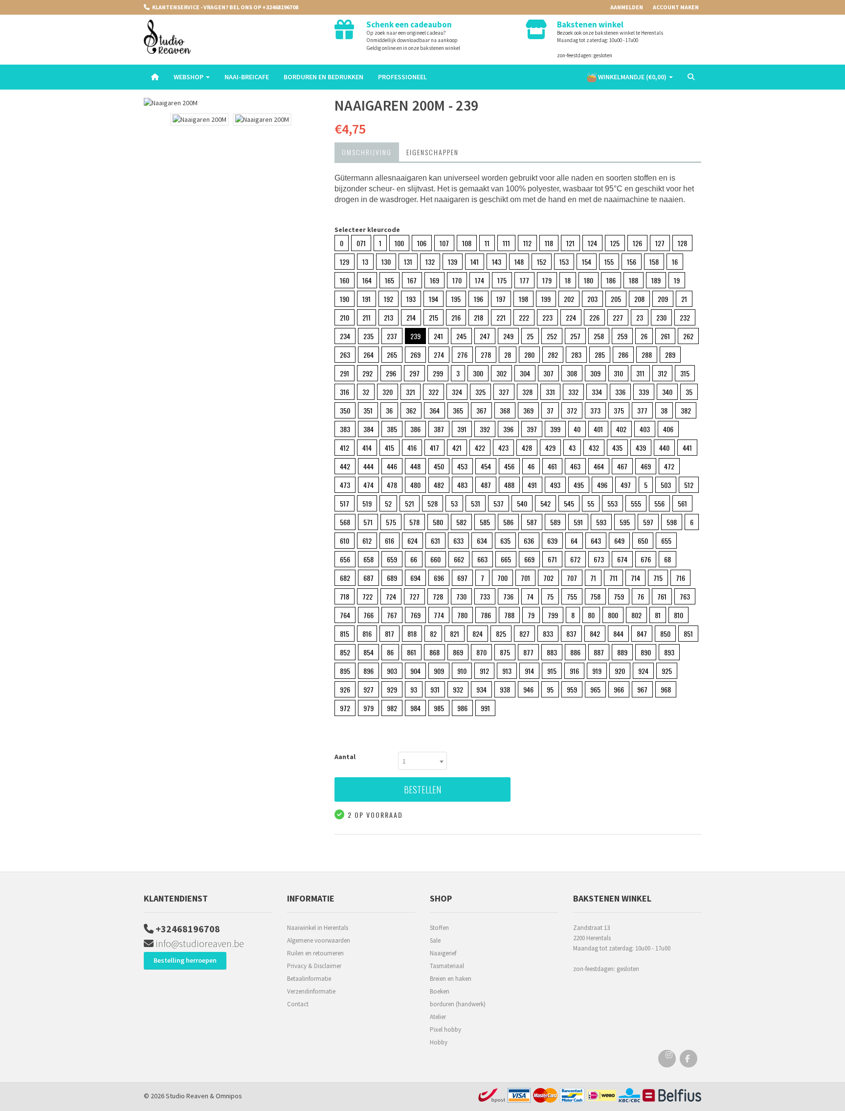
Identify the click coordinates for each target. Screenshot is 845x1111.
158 (654, 261)
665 (506, 559)
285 (600, 354)
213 (388, 317)
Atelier (438, 1017)
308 (572, 373)
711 (613, 578)
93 (413, 689)
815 (344, 633)
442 (345, 466)
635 (505, 540)
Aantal (345, 756)
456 (509, 466)
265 (392, 354)
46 (531, 466)
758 (595, 596)
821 (454, 633)
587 (532, 522)
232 (685, 317)
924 (643, 671)
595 (625, 522)
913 (506, 671)
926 (345, 689)
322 (433, 392)
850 (665, 633)
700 (502, 578)
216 (456, 317)
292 (367, 373)
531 (475, 503)
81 (658, 615)
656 (345, 559)
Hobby (438, 1042)
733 (485, 596)
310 (618, 373)
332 (573, 392)
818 (412, 633)
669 (529, 559)
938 (505, 689)
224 (571, 317)
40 (577, 429)
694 (415, 578)
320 (387, 392)
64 (574, 540)
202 (569, 299)
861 (411, 652)
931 (435, 689)
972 (345, 708)
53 (454, 503)
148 (519, 261)
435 (617, 447)
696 (439, 578)
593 (601, 522)
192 (388, 299)
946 (528, 689)
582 (461, 522)
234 (345, 336)
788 (509, 615)
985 (439, 708)
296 (391, 373)
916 (574, 671)
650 (643, 540)
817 (389, 633)
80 (591, 615)
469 (646, 466)
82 (433, 633)
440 (664, 447)
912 (484, 671)
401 (598, 429)
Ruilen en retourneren (315, 953)
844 (618, 633)
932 (458, 689)
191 (366, 299)
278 (486, 354)
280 (529, 354)
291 (344, 373)
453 (462, 466)
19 (677, 280)
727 (414, 596)
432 (594, 447)
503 (666, 485)
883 (552, 652)
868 (434, 652)
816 (367, 633)
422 (480, 447)
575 (391, 522)
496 (602, 485)
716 (680, 578)
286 (623, 354)
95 (550, 689)
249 (508, 336)
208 (639, 299)
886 (575, 652)
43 (572, 447)
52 (388, 503)
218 (478, 317)
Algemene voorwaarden (318, 940)
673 (599, 559)
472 (669, 466)
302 (501, 373)
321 (410, 392)
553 (612, 503)
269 (415, 354)
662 (459, 559)
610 (344, 540)
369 (528, 410)
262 (688, 336)
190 (344, 299)
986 (462, 708)
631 (435, 540)
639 (552, 540)
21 (684, 299)
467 (622, 466)
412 (344, 447)
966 (619, 689)
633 (458, 540)
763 (685, 596)
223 (547, 317)
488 (509, 485)
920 (620, 671)
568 (345, 522)
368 (505, 410)
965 (595, 689)
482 (439, 485)
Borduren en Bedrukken (323, 76)
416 (412, 447)
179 (547, 280)
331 (550, 392)
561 (682, 503)
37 (550, 410)
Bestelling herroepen (185, 960)
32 (365, 392)
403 (645, 429)
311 (640, 373)
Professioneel (402, 76)
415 (389, 447)
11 (487, 243)
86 (390, 652)
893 (669, 652)
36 (389, 410)
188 (633, 280)
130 (386, 261)
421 (457, 447)
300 (478, 373)
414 (367, 447)
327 (504, 392)
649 (619, 540)
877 (528, 652)
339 (644, 392)
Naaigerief (443, 953)
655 (666, 540)
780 (462, 615)
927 (368, 689)
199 (546, 299)
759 (619, 596)
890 (646, 652)
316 (344, 392)
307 (548, 373)
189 (656, 280)
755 (572, 596)
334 (597, 392)
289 (670, 354)
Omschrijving (367, 152)
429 (550, 447)
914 (529, 671)
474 (368, 485)
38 (664, 410)
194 (433, 299)
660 (435, 559)
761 (662, 596)
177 (524, 280)
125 (615, 243)
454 (486, 466)
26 (644, 336)
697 (462, 578)
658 (368, 559)
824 (477, 633)
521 (409, 503)
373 (595, 410)
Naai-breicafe (246, 76)
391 (462, 429)
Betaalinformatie (309, 978)
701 (525, 578)
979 (368, 708)
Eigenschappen (432, 152)
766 (368, 615)
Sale (435, 940)
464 (599, 466)
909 (439, 671)
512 (688, 485)
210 (344, 317)
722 (367, 596)
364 (434, 410)
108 (466, 243)
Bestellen (422, 789)
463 (575, 466)
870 (481, 652)
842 (595, 633)
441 (687, 447)
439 (641, 447)
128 (682, 243)
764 (345, 615)
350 (345, 410)
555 (636, 503)
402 (621, 429)
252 (552, 336)
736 (508, 596)
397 (532, 429)
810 (678, 615)
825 (501, 633)
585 (485, 522)
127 (660, 243)
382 (686, 410)
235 (368, 336)
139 (452, 261)
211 (366, 317)
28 (507, 354)
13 (365, 261)
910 (462, 671)
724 (391, 596)
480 (415, 485)
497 (626, 485)
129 (344, 261)
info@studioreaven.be (199, 943)
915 (551, 671)
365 (458, 410)
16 (675, 261)
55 (590, 503)
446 (392, 466)
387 (439, 429)
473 (345, 485)
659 (392, 559)
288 (647, 354)
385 (392, 429)
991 (485, 708)
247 (485, 336)
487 (486, 485)
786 (486, 615)
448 (415, 466)
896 (368, 671)
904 (415, 671)
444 (368, 466)
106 (421, 243)
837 (571, 633)
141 (474, 261)
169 (434, 280)
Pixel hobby (445, 1029)
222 (524, 317)
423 (503, 447)
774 (439, 615)
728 (438, 596)
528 (432, 503)
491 (532, 485)
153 (564, 261)
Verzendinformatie (311, 991)
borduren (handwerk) (458, 1004)
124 (592, 243)
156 (631, 261)
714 (635, 578)
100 (399, 243)
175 (502, 280)
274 (439, 354)
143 (496, 261)
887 (599, 652)
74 (530, 596)
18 (568, 280)
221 (501, 317)
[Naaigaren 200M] (232, 103)
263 (345, 354)
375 (619, 410)
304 (525, 373)
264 (368, 354)
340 (667, 392)
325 (480, 392)
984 (415, 708)
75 (550, 596)
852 (345, 652)
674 (622, 559)
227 (618, 317)
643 (596, 540)
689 (392, 578)
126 (637, 243)
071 (361, 243)
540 (522, 503)
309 (595, 373)
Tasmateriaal (447, 966)
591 (578, 522)
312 (662, 373)
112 (527, 243)
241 (438, 336)
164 (367, 280)
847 (642, 633)
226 (594, 317)
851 (688, 633)
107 (444, 243)
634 (482, 540)
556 (659, 503)
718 (344, 596)
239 (415, 336)
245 (461, 336)
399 (555, 429)
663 (482, 559)
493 (555, 485)
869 (458, 652)
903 (392, 671)
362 (411, 410)
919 (596, 671)
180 (588, 280)
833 (548, 633)
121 (570, 243)
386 (415, 429)
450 (439, 466)
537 (498, 503)
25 (530, 336)
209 (663, 299)
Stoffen (439, 928)
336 (620, 392)
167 (412, 280)
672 (575, 559)
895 (345, 671)
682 (345, 578)
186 (611, 280)
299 (438, 373)
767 (392, 615)
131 (408, 261)
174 (479, 280)
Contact (298, 1004)
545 (569, 503)
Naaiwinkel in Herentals (317, 928)
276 (462, 354)
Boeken (439, 991)
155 (609, 261)
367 (481, 410)
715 (658, 578)
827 (524, 633)
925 (667, 671)
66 (413, 559)
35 (689, 392)
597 (648, 522)
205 (616, 299)
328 (527, 392)
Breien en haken (450, 978)
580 (438, 522)
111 (506, 243)
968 (666, 689)
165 (389, 280)
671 (552, 559)
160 (344, 280)
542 (545, 503)
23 (639, 317)
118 (549, 243)
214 (411, 317)
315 (684, 373)
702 (548, 578)
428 (527, 447)
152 (541, 261)
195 (456, 299)
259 (622, 336)
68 (667, 559)
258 (599, 336)
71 (593, 578)
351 (368, 410)
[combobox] (422, 761)
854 (368, 652)
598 (672, 522)
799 (553, 615)
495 (579, 485)
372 (572, 410)
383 (345, 429)
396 (508, 429)
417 (434, 447)
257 (575, 336)
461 (552, 466)
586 (508, 522)
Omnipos (229, 1095)
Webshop (189, 76)
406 (668, 429)
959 (572, 689)
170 (457, 280)
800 (613, 615)
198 (523, 299)
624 (412, 540)
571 (368, 522)
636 (529, 540)
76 (640, 596)
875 (505, 652)
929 (392, 689)
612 (367, 540)
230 (661, 317)
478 (392, 485)
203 (592, 299)
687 (368, 578)
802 (636, 615)
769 (415, 615)
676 (646, 559)
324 (457, 392)
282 (553, 354)
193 (411, 299)
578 (414, 522)
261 (665, 336)
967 (642, 689)
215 (433, 317)
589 (555, 522)
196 (478, 299)
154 (586, 261)
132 (430, 261)
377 (642, 410)
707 (572, 578)
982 (392, 708)
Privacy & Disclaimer (314, 966)
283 (576, 354)
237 (392, 336)
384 (368, 429)
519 (367, 503)
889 (622, 652)
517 (344, 503)
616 (389, 540)
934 (481, 689)
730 (461, 596)
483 (462, 485)
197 (501, 299)
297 (414, 373)
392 (485, 429)
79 (531, 615)
